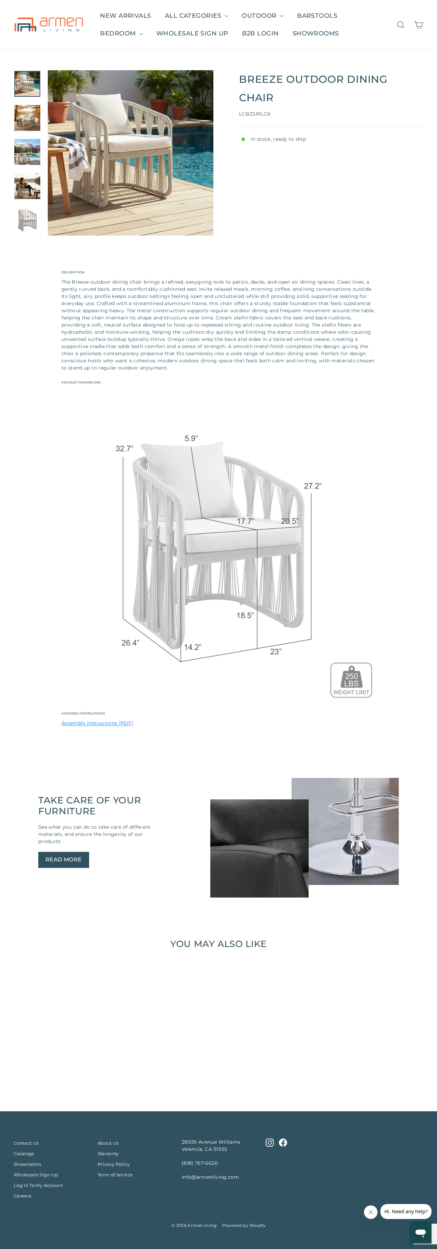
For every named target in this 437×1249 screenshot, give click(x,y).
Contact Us (26, 1143)
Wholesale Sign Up (36, 1174)
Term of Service (115, 1174)
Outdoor (260, 15)
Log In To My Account (38, 1185)
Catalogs (24, 1153)
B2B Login (260, 33)
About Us (108, 1143)
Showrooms (316, 33)
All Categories (194, 15)
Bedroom (119, 33)
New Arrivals (125, 15)
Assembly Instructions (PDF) (97, 723)
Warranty (108, 1153)
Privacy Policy (114, 1164)
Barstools (317, 15)
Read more (63, 859)
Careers (22, 1196)
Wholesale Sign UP (192, 33)
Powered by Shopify (244, 1225)
